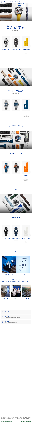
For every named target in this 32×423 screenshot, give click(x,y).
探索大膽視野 (16, 208)
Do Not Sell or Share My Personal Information (7, 421)
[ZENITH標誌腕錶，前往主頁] (3, 2)
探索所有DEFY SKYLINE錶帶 (16, 125)
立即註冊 (20, 5)
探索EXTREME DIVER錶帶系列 (16, 144)
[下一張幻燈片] (30, 46)
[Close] (31, 418)
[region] (16, 419)
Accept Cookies (23, 421)
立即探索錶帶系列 (16, 17)
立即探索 (16, 62)
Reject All (28, 421)
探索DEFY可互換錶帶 (16, 81)
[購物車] (29, 1)
